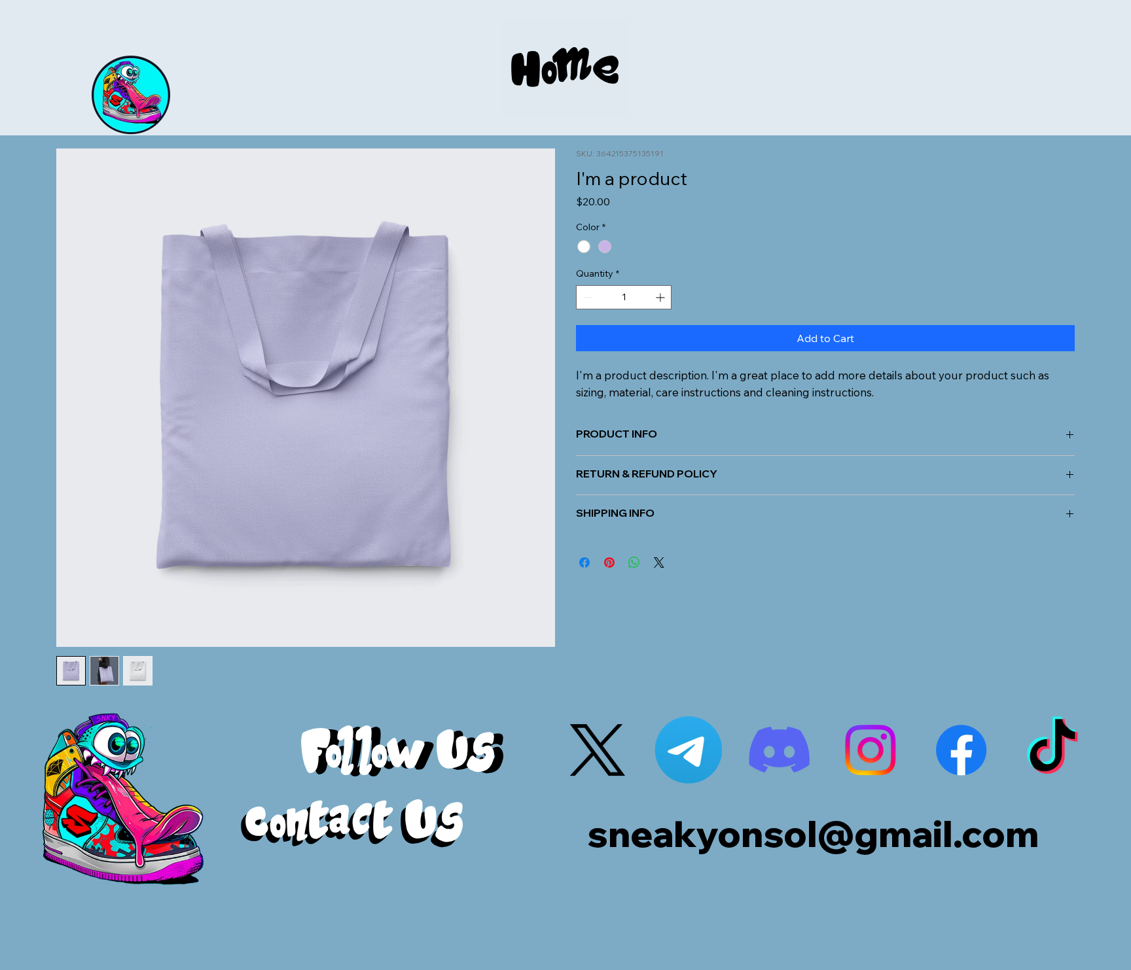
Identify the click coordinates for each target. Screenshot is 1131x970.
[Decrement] (586, 297)
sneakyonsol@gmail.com (813, 833)
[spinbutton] (623, 297)
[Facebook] (961, 750)
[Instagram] (870, 750)
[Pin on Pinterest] (609, 562)
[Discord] (779, 750)
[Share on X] (659, 562)
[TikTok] (1052, 750)
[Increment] (661, 297)
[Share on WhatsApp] (634, 562)
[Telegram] (688, 750)
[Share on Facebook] (584, 562)
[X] (597, 750)
